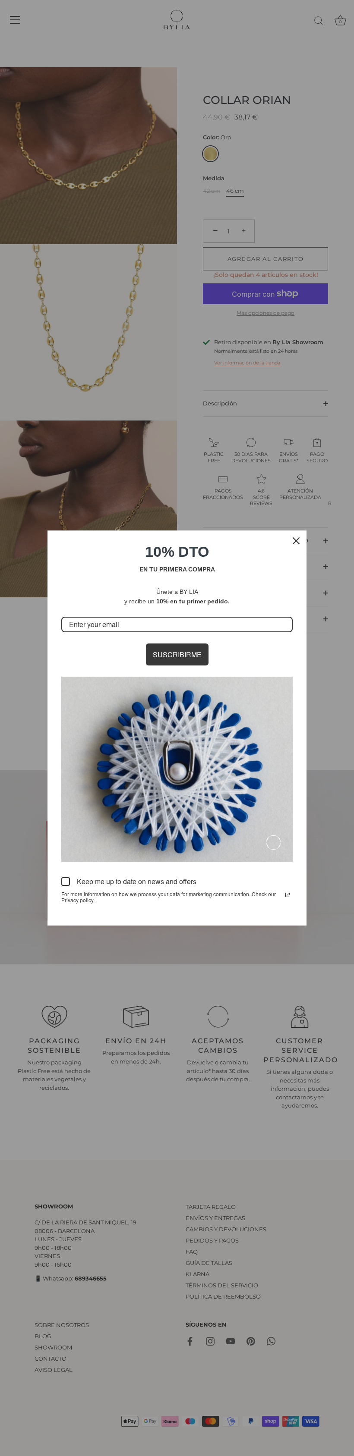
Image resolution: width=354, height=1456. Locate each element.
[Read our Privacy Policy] (287, 895)
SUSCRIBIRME (177, 654)
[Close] (296, 540)
